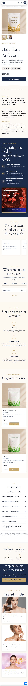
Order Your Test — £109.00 (15, 579)
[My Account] (21, 2)
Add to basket (15, 79)
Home (3, 6)
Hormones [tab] (14, 283)
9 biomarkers (6, 68)
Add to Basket (14, 424)
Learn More (5, 424)
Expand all (14, 295)
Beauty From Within (9, 6)
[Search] (18, 2)
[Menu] (24, 2)
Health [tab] (5, 283)
